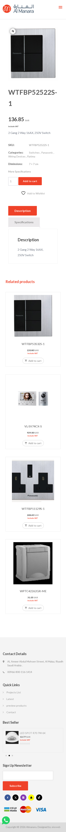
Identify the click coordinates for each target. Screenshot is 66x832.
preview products (16, 705)
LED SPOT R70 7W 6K (33, 733)
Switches (34, 152)
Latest (10, 699)
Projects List (13, 692)
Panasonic (47, 152)
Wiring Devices (16, 156)
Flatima (31, 156)
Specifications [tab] (24, 222)
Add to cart (30, 181)
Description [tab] (22, 210)
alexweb (56, 827)
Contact (11, 712)
